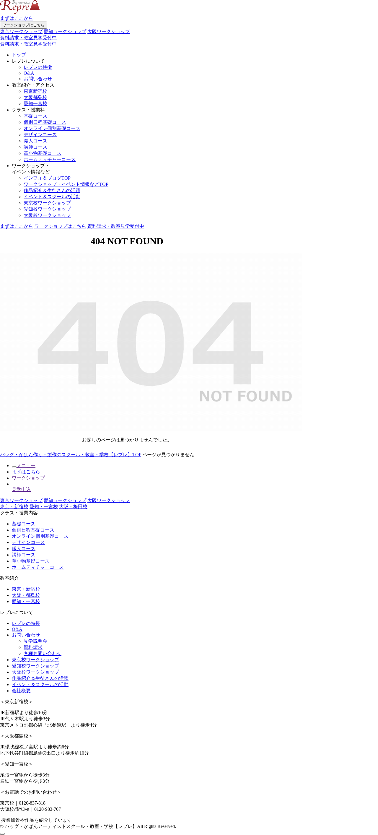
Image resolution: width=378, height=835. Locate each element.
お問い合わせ (38, 78)
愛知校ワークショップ (47, 209)
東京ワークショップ (21, 31)
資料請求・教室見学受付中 (28, 37)
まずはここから (16, 18)
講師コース (35, 147)
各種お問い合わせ (42, 653)
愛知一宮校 (35, 103)
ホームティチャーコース (50, 159)
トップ (19, 54)
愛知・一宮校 (44, 506)
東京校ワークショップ (47, 202)
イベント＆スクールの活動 (52, 196)
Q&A (29, 73)
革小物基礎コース (42, 153)
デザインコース (40, 134)
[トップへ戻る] (2, 834)
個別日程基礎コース (45, 122)
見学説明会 (35, 641)
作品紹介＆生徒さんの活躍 (52, 190)
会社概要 (21, 690)
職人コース (35, 140)
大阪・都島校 (26, 595)
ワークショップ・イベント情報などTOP (66, 184)
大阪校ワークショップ (47, 215)
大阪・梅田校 (73, 506)
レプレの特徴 (38, 67)
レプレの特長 (26, 623)
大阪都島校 (35, 97)
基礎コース (35, 115)
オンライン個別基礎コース (52, 128)
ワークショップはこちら (23, 25)
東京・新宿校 (14, 506)
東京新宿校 (35, 91)
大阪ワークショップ (108, 31)
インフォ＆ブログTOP (47, 178)
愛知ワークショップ (65, 31)
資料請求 (33, 647)
